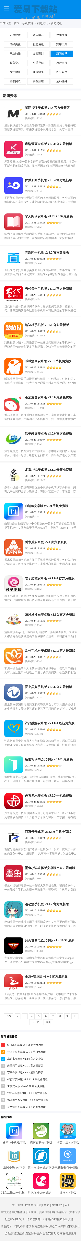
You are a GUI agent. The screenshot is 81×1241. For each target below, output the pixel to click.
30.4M (38, 190)
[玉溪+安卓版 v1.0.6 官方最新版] (13, 982)
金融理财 (38, 53)
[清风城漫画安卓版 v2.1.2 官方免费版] (13, 620)
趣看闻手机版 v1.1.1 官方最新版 (25, 1065)
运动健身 (61, 81)
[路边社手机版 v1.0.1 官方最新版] (13, 330)
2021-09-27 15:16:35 (35, 621)
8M (37, 516)
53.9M (38, 842)
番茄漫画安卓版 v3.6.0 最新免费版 (48, 397)
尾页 (48, 1022)
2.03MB (39, 625)
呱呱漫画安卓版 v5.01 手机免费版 (48, 361)
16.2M (38, 118)
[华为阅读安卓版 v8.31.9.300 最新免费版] (13, 221)
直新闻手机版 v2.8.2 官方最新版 (47, 252)
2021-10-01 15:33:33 (35, 114)
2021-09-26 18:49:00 (35, 729)
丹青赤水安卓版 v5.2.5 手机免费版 (48, 795)
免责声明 (43, 1205)
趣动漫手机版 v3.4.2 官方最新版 (47, 904)
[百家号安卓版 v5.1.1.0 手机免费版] (13, 837)
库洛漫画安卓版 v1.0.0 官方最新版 (48, 144)
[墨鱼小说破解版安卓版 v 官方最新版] (13, 873)
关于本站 (17, 1205)
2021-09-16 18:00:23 (35, 838)
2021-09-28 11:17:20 (35, 476)
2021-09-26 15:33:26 (35, 765)
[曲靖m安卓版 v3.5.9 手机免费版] (13, 511)
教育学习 (15, 62)
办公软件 (61, 72)
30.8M (38, 589)
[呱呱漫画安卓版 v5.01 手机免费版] (13, 366)
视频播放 (61, 35)
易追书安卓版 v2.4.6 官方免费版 (25, 1058)
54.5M (38, 661)
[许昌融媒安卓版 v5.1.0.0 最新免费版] (13, 728)
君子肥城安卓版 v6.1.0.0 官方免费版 (50, 578)
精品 (3, 1117)
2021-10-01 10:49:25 (35, 222)
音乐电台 (38, 35)
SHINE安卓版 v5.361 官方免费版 (25, 1044)
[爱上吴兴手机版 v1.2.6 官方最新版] (13, 692)
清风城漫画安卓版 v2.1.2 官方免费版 (50, 614)
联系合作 (30, 1205)
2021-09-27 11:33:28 (35, 693)
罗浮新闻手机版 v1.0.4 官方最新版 (48, 180)
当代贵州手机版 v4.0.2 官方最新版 (48, 288)
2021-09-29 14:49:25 (35, 331)
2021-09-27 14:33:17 (35, 657)
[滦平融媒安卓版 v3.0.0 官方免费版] (13, 439)
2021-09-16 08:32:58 (35, 983)
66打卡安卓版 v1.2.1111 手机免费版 (27, 1079)
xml (67, 1205)
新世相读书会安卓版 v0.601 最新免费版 (51, 759)
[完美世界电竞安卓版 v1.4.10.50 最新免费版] (13, 945)
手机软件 (27, 23)
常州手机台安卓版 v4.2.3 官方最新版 (50, 650)
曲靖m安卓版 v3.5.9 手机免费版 (46, 506)
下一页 (35, 1022)
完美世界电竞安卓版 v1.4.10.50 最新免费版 (51, 940)
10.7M (38, 552)
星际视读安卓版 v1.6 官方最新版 (47, 107)
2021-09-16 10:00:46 (35, 946)
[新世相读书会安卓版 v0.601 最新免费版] (13, 764)
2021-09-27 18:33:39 (35, 548)
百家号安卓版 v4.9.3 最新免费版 (25, 1072)
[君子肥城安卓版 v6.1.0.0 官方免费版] (13, 583)
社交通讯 (38, 44)
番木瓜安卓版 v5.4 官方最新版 (46, 542)
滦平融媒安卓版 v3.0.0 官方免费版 (48, 433)
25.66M (39, 806)
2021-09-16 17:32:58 (35, 874)
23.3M (38, 444)
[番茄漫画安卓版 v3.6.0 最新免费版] (13, 402)
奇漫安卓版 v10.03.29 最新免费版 (26, 1086)
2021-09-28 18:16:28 (35, 403)
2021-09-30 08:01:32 (35, 259)
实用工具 (61, 44)
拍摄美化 (15, 44)
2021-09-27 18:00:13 (35, 584)
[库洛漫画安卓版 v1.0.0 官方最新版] (13, 149)
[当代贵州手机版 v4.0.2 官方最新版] (13, 294)
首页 (16, 23)
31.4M (38, 263)
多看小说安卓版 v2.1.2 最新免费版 (48, 469)
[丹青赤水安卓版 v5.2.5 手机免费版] (13, 801)
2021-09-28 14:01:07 (35, 440)
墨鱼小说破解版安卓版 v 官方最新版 (50, 868)
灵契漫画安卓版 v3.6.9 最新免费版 (26, 1106)
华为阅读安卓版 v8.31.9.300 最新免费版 (51, 216)
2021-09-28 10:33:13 (35, 512)
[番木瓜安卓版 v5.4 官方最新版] (13, 547)
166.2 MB (40, 480)
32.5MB (39, 770)
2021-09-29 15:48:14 (35, 295)
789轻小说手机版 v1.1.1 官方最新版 (27, 1093)
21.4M (38, 987)
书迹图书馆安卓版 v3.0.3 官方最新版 (27, 1100)
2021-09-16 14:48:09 (35, 910)
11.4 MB (39, 408)
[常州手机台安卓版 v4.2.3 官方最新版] (13, 656)
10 (75, 1016)
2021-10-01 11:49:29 (35, 186)
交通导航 (38, 62)
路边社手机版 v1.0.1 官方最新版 (47, 325)
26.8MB (39, 227)
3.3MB (38, 154)
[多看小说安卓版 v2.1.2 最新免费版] (13, 475)
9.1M (37, 299)
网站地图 (57, 1205)
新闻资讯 (42, 23)
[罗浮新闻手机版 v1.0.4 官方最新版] (13, 185)
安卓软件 (15, 35)
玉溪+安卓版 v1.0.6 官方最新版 (46, 976)
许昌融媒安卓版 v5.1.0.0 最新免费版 (50, 723)
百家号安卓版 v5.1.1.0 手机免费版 (48, 831)
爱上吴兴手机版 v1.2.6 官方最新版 (48, 687)
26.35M (39, 733)
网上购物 (15, 53)
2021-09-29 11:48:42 (35, 367)
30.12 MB (40, 335)
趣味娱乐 (38, 72)
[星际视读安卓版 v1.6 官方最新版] (13, 113)
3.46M (38, 914)
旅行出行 (61, 62)
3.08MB (39, 371)
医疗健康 (15, 72)
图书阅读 (15, 81)
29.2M (38, 697)
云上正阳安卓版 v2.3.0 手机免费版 (26, 1051)
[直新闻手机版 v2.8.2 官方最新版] (13, 258)
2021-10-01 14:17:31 (35, 150)
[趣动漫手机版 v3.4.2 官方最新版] (13, 909)
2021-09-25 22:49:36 (35, 802)
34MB (38, 878)
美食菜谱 (38, 81)
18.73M (39, 951)
